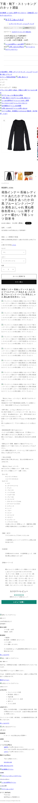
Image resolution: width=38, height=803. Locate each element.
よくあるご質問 (11, 13)
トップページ (5, 183)
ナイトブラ (22, 32)
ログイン (14, 49)
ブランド (6, 74)
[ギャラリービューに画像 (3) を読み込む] (28, 176)
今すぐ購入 (19, 282)
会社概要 (3, 13)
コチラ (6, 751)
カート (32, 47)
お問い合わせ (22, 108)
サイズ (3, 248)
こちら (14, 245)
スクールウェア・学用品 (8, 87)
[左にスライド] (2, 176)
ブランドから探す (6, 90)
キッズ (23, 24)
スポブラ (15, 32)
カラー (3, 257)
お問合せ (21, 47)
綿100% (28, 32)
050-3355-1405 (8, 762)
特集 (6, 72)
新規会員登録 (11, 77)
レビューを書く (19, 602)
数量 (2, 265)
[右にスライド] (36, 176)
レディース (13, 24)
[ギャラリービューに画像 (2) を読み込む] (19, 176)
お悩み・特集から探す (20, 90)
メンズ (31, 24)
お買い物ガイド (25, 98)
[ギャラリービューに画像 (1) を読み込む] (9, 176)
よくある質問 (19, 44)
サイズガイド (22, 13)
